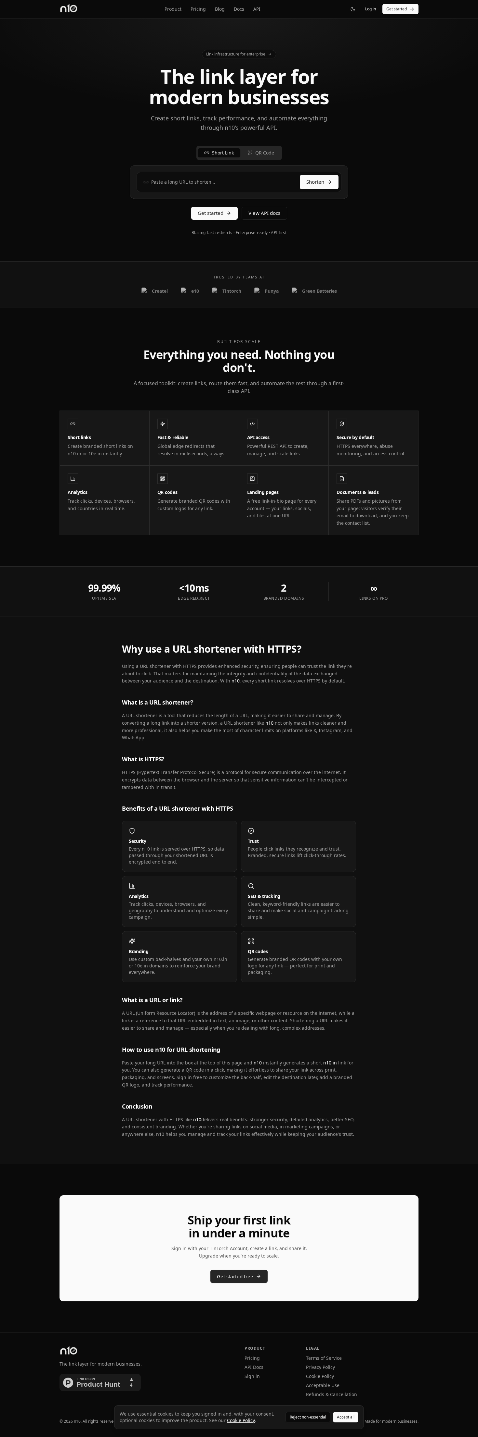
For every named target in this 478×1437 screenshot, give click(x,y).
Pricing (198, 9)
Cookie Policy (320, 1376)
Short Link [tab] (223, 153)
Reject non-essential (308, 1417)
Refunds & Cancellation (331, 1394)
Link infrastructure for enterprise (235, 54)
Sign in (252, 1376)
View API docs (264, 213)
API (256, 9)
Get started (396, 9)
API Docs (254, 1367)
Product (173, 9)
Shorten (315, 181)
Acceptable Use (322, 1385)
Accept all (345, 1417)
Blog (220, 9)
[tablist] (239, 153)
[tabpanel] (239, 182)
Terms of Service (324, 1358)
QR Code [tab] (264, 153)
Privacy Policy (320, 1367)
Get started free (235, 1276)
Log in (370, 9)
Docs (239, 9)
